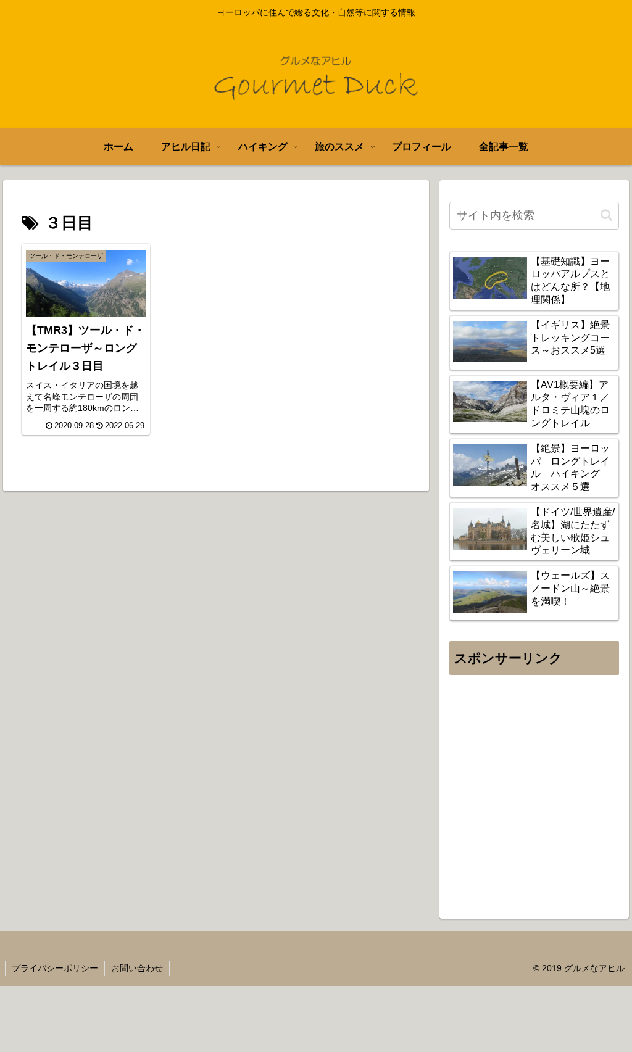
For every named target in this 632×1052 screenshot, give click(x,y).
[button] (606, 215)
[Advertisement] (533, 796)
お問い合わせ (137, 968)
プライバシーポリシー (55, 968)
